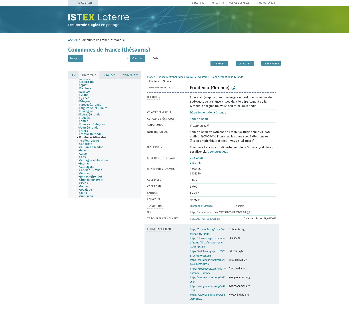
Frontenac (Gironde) (202, 206)
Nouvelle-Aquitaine (197, 77)
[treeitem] (88, 82)
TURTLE (205, 218)
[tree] (104, 138)
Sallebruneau (199, 119)
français (75, 58)
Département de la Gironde (227, 77)
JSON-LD (215, 218)
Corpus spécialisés (239, 3)
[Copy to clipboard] (233, 87)
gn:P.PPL (195, 162)
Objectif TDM (199, 3)
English (272, 3)
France (151, 77)
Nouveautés (130, 75)
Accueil (73, 40)
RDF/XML (195, 218)
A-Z (73, 75)
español (261, 3)
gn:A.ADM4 (197, 158)
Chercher (137, 58)
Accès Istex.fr (85, 3)
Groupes (109, 75)
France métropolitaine (171, 77)
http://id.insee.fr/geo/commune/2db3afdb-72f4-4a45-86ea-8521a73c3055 (207, 243)
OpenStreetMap (217, 151)
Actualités (218, 3)
